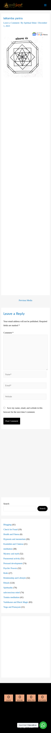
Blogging (7, 524)
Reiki (5, 573)
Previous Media (25, 300)
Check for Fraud (10, 529)
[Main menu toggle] (45, 5)
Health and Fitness (11, 534)
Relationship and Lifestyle (14, 578)
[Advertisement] (25, 186)
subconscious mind (11, 592)
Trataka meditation (11, 597)
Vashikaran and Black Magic (15, 602)
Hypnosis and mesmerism (14, 539)
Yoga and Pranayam (12, 607)
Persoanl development (12, 563)
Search (6, 504)
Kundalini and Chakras (13, 544)
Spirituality (8, 587)
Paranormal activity (11, 558)
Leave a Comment (11, 23)
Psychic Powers (10, 568)
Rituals (6, 583)
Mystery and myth (11, 554)
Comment (8, 333)
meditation (7, 549)
